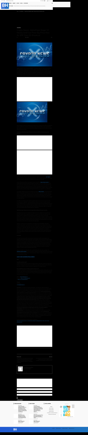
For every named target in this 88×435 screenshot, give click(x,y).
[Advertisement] (44, 19)
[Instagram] (42, 0)
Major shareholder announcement (21, 421)
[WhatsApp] (25, 40)
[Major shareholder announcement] (16, 422)
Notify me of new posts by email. (23, 398)
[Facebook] (41, 0)
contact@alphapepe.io (21, 284)
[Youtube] (44, 0)
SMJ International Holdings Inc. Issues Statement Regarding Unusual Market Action (22, 416)
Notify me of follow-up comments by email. (25, 397)
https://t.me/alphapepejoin (25, 278)
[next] (53, 6)
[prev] (51, 6)
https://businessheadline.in (27, 368)
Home (18, 11)
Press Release (21, 11)
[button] (52, 3)
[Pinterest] (22, 40)
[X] (43, 0)
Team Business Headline (21, 37)
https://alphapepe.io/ (24, 276)
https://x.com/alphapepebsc (23, 279)
